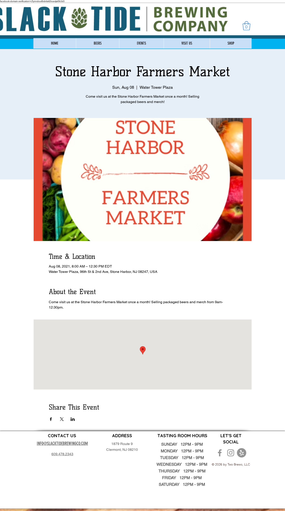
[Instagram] (230, 452)
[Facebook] (219, 452)
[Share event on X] (62, 419)
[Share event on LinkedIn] (73, 419)
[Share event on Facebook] (51, 419)
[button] (246, 25)
